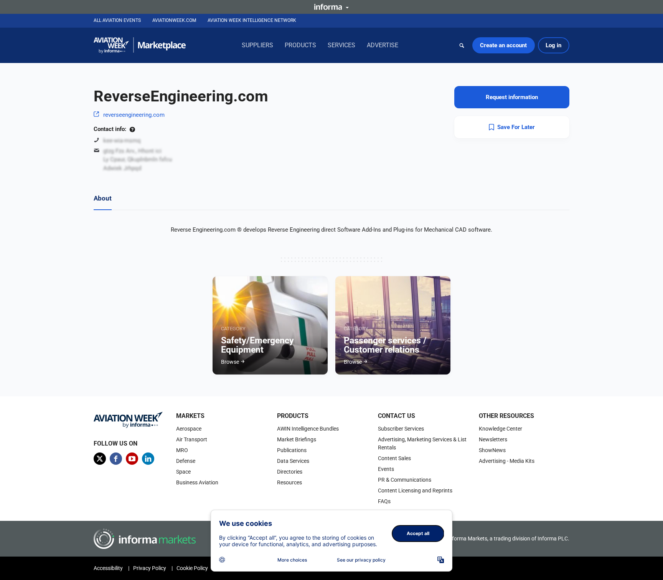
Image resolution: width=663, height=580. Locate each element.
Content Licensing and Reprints (415, 490)
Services (341, 45)
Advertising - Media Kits (506, 461)
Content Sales (394, 458)
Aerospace (188, 429)
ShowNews (492, 450)
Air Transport (191, 439)
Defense (185, 461)
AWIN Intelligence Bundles (308, 429)
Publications (292, 450)
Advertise (382, 45)
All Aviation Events (117, 20)
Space (183, 472)
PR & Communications (404, 480)
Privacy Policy (149, 568)
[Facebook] (116, 458)
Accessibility (108, 568)
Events (386, 469)
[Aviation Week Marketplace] (140, 45)
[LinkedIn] (148, 458)
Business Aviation (197, 482)
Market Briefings (296, 439)
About (103, 198)
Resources (289, 482)
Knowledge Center (500, 429)
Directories (289, 472)
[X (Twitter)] (100, 458)
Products (300, 45)
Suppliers (257, 45)
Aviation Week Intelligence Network (252, 20)
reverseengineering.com (134, 114)
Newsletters (493, 439)
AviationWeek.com (174, 20)
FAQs (384, 501)
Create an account (503, 45)
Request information (512, 97)
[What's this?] (132, 129)
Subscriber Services (401, 429)
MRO (182, 450)
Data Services (293, 461)
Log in (553, 45)
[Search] (462, 45)
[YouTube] (132, 458)
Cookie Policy (192, 568)
